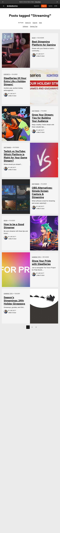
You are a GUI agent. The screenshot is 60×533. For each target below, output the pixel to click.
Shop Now (38, 2)
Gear (40, 22)
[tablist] (36, 6)
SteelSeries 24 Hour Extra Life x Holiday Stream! (15, 81)
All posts (20, 22)
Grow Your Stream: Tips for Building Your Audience (43, 117)
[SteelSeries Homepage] (12, 6)
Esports (35, 22)
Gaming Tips (33, 26)
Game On (28, 22)
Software (25, 26)
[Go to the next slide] (57, 2)
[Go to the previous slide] (3, 2)
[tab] (36, 6)
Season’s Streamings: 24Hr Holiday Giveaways (14, 300)
